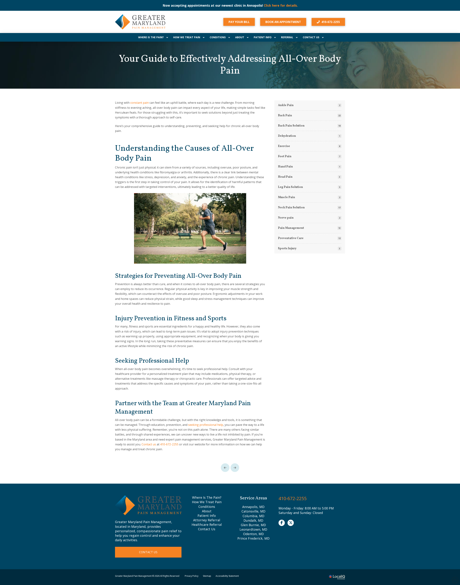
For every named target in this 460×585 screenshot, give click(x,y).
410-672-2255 (169, 444)
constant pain (139, 103)
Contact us (149, 444)
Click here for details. (281, 5)
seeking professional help (205, 425)
